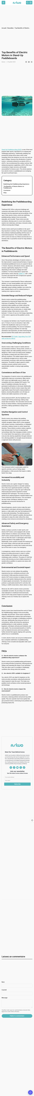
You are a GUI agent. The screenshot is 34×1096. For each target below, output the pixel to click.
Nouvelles (10, 28)
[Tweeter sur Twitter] (29, 62)
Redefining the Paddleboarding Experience (16, 184)
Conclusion (6, 190)
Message (4, 998)
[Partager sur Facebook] (26, 62)
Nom (3, 982)
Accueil (4, 28)
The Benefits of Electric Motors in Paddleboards (13, 187)
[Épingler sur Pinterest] (31, 62)
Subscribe (17, 784)
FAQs (5, 193)
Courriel (4, 990)
